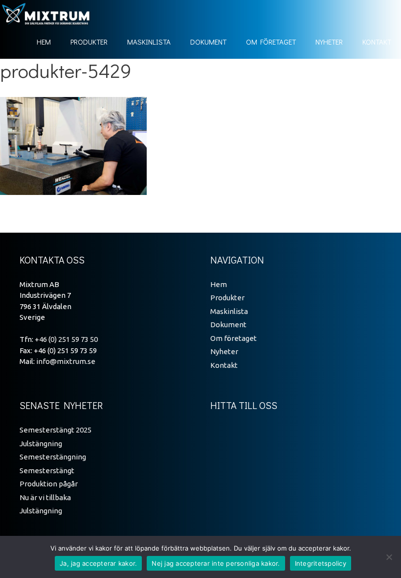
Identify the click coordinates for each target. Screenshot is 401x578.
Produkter (89, 42)
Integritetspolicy (320, 563)
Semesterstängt (47, 470)
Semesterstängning (53, 457)
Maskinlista (149, 42)
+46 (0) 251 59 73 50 (66, 339)
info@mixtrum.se (65, 361)
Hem (44, 42)
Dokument (208, 42)
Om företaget (271, 42)
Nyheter (329, 42)
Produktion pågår (49, 484)
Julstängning (41, 443)
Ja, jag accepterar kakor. (98, 563)
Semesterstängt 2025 (55, 430)
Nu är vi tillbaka (45, 497)
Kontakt (376, 42)
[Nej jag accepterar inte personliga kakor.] (389, 557)
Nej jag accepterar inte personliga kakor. (216, 563)
